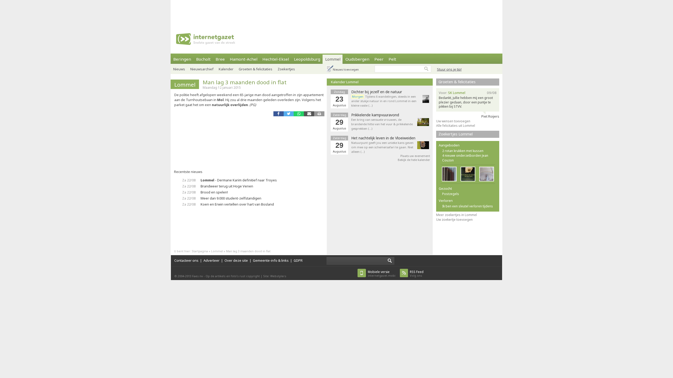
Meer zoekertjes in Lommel (456, 215)
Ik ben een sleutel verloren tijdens (467, 206)
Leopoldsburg (307, 59)
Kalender (226, 69)
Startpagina (200, 251)
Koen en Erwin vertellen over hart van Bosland (237, 204)
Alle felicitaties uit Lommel (455, 125)
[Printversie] (319, 113)
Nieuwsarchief (201, 69)
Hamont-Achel (243, 59)
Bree (220, 59)
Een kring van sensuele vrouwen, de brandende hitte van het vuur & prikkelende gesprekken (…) (382, 124)
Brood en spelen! (214, 192)
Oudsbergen (357, 59)
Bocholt (203, 59)
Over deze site (236, 260)
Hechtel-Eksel (275, 59)
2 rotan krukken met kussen (462, 151)
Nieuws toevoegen (346, 69)
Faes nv (197, 276)
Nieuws (179, 69)
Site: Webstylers (274, 276)
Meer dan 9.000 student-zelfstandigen (231, 198)
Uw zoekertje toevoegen (454, 219)
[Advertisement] (336, 12)
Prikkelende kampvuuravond (375, 115)
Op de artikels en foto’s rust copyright (233, 276)
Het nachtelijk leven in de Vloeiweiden (383, 138)
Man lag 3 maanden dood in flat (245, 82)
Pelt (392, 59)
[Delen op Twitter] (289, 113)
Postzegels (450, 194)
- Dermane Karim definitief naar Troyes (239, 180)
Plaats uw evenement (415, 156)
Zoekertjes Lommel (456, 134)
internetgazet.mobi (381, 273)
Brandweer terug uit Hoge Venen (227, 186)
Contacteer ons (186, 260)
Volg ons (417, 273)
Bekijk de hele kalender (414, 160)
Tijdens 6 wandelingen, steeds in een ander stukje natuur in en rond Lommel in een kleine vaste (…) (383, 100)
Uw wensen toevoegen (453, 121)
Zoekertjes (286, 69)
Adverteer (211, 260)
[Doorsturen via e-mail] (309, 113)
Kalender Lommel (345, 82)
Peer (379, 59)
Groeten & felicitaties (255, 69)
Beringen (182, 59)
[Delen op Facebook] (278, 113)
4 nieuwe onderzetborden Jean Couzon (465, 157)
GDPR (298, 260)
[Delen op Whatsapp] (299, 113)
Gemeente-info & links (271, 260)
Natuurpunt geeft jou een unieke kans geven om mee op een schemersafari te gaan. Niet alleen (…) (382, 147)
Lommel (332, 59)
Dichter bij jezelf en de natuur (376, 92)
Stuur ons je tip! (449, 69)
